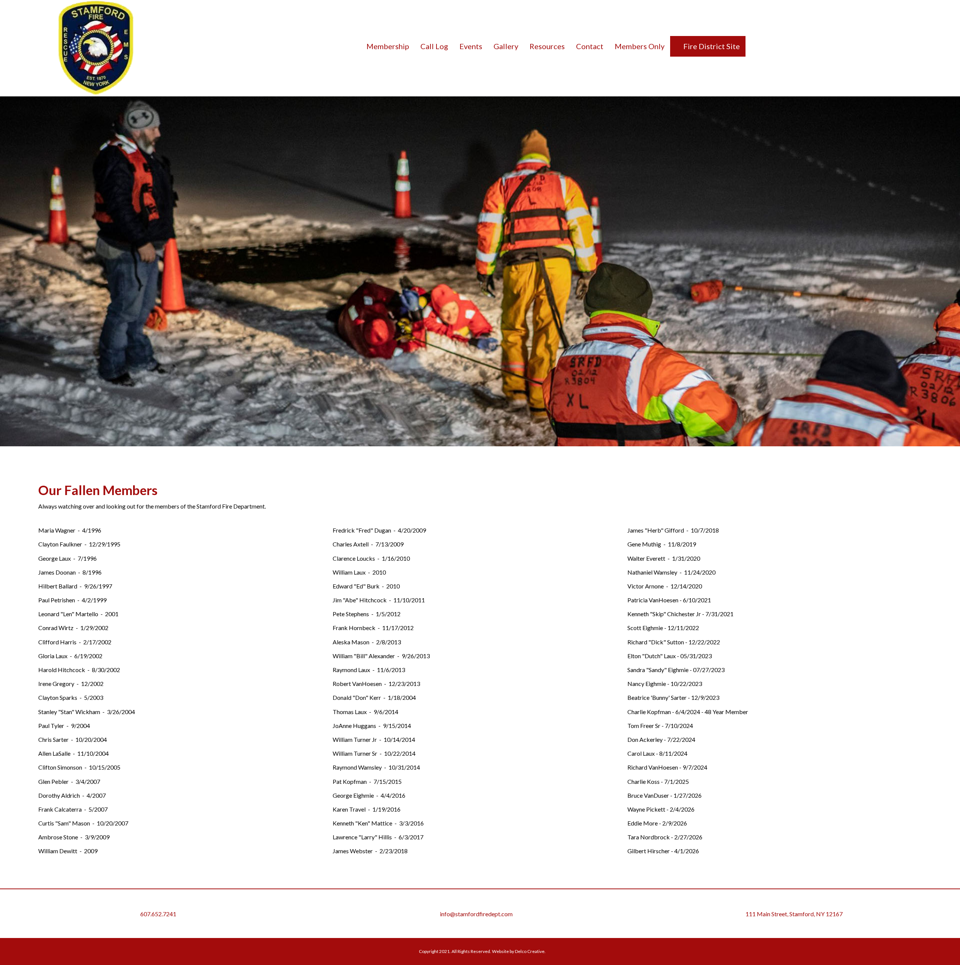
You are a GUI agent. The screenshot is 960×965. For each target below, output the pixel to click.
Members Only (639, 46)
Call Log (434, 46)
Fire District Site (711, 46)
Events (470, 46)
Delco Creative (529, 951)
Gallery (506, 46)
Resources (547, 46)
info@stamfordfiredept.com (476, 913)
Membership (387, 46)
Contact (589, 46)
